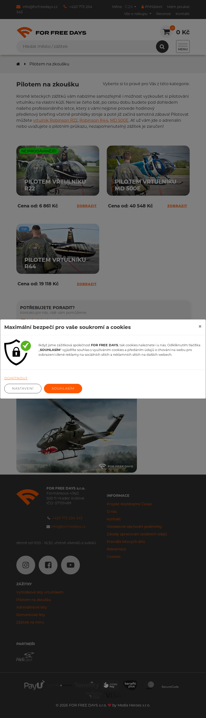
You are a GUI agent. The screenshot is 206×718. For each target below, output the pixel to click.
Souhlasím (63, 388)
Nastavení (23, 388)
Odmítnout (16, 378)
